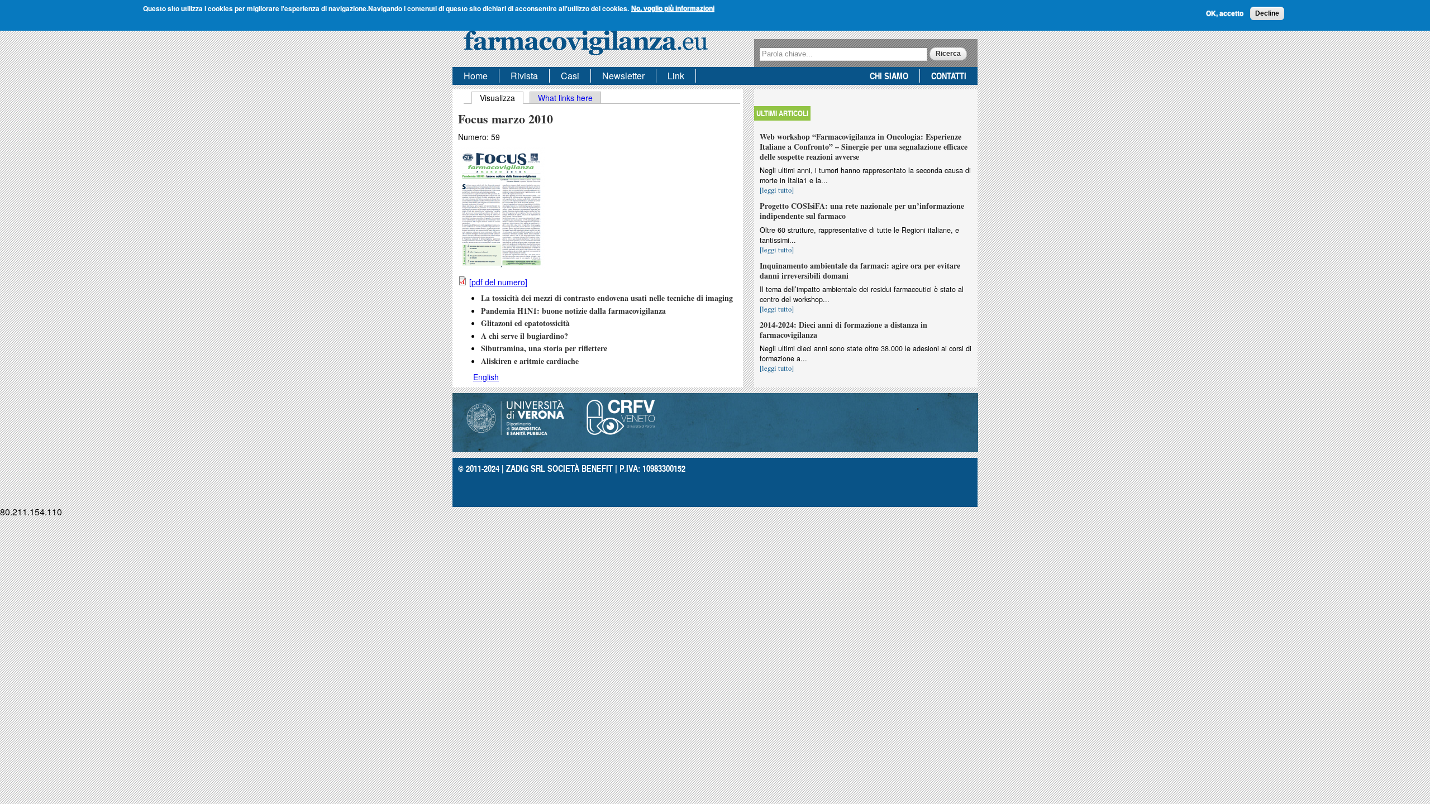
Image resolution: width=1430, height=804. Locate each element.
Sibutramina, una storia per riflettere (544, 348)
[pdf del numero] (498, 282)
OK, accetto (1224, 13)
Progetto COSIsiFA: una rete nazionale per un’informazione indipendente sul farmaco (862, 211)
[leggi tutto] (777, 190)
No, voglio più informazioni (672, 8)
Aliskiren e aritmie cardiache (530, 361)
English (486, 376)
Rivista (524, 75)
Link (676, 75)
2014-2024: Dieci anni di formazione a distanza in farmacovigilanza (843, 330)
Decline (1267, 13)
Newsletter (623, 75)
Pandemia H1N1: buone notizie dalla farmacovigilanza (573, 311)
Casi (570, 75)
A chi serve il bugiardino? (524, 336)
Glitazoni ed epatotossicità (525, 323)
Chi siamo (889, 75)
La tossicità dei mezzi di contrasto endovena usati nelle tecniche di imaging (607, 298)
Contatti (948, 75)
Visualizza (501, 97)
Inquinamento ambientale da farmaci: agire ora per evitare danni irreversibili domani (860, 270)
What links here (565, 97)
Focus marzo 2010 (505, 118)
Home (476, 75)
